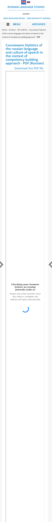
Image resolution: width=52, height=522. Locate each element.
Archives (38, 24)
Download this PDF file (28, 68)
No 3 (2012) (22, 30)
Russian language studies (26, 10)
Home (4, 30)
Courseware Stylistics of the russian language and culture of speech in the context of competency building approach (24, 33)
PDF (38, 37)
